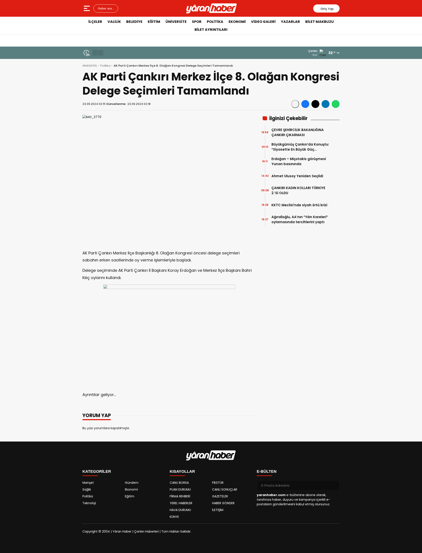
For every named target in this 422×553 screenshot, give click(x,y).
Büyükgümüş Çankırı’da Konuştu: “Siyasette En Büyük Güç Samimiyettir (300, 147)
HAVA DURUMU (180, 510)
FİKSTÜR (218, 482)
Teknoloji (89, 503)
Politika (215, 21)
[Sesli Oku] (295, 104)
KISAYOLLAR (182, 471)
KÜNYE (174, 517)
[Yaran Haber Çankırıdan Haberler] (211, 8)
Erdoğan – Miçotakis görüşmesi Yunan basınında (298, 161)
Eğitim (154, 21)
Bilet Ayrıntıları (211, 29)
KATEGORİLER (96, 471)
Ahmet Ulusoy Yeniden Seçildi (297, 176)
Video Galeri (263, 21)
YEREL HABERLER (181, 503)
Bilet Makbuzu (319, 21)
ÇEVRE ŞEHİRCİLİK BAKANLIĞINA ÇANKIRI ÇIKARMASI (297, 132)
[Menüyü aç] (87, 8)
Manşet (88, 482)
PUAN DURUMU (180, 489)
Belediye (134, 21)
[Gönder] (334, 485)
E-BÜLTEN (266, 471)
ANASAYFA (89, 66)
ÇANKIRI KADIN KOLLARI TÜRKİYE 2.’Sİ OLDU (298, 190)
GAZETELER (220, 496)
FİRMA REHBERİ (180, 496)
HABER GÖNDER (223, 503)
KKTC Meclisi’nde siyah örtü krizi (299, 205)
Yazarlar (290, 21)
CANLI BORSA (179, 482)
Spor (197, 21)
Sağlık (86, 489)
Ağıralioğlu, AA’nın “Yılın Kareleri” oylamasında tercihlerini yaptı (299, 219)
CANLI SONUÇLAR (224, 489)
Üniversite (176, 21)
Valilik (114, 21)
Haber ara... (106, 8)
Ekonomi (237, 21)
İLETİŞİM (217, 510)
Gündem (131, 482)
